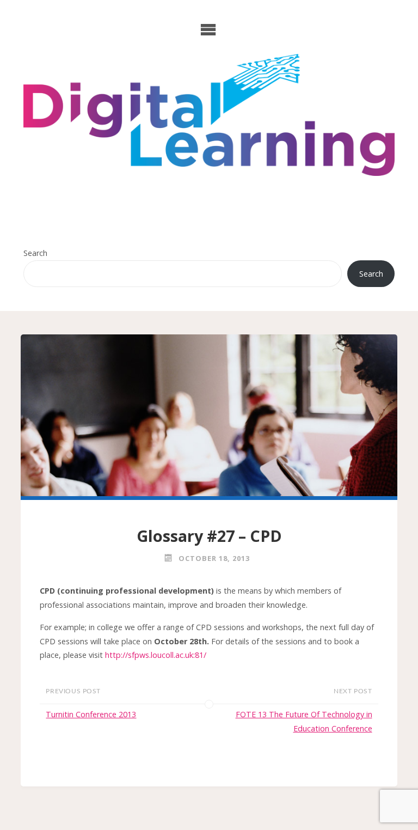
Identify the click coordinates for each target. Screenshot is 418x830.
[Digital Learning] (209, 115)
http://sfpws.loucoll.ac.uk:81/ (155, 655)
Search (35, 253)
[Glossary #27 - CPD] (208, 415)
